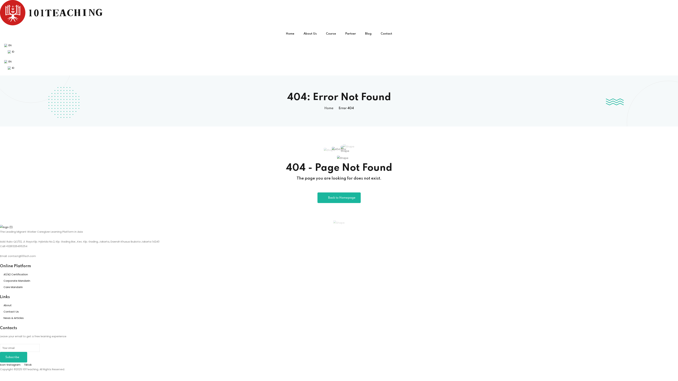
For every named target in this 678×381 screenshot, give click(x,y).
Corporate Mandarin (17, 281)
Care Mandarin (13, 287)
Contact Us (11, 311)
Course (331, 33)
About (8, 305)
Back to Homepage (341, 197)
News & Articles (14, 318)
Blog (368, 33)
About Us (310, 33)
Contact (386, 33)
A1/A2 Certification (16, 274)
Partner (350, 33)
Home (290, 33)
